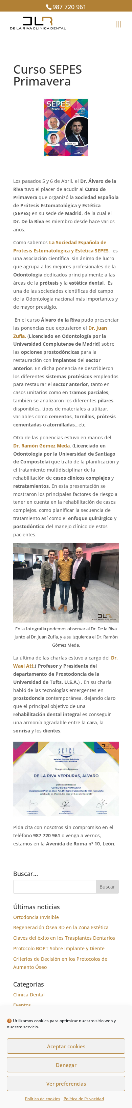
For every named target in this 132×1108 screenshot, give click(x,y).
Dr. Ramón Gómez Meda (41, 445)
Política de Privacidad (84, 1099)
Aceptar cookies (66, 1046)
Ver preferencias (66, 1083)
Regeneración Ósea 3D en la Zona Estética (61, 927)
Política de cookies (42, 1099)
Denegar (66, 1065)
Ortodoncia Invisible (36, 917)
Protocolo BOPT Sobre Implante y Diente (59, 948)
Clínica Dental (29, 994)
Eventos (22, 1005)
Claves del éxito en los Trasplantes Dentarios (64, 938)
